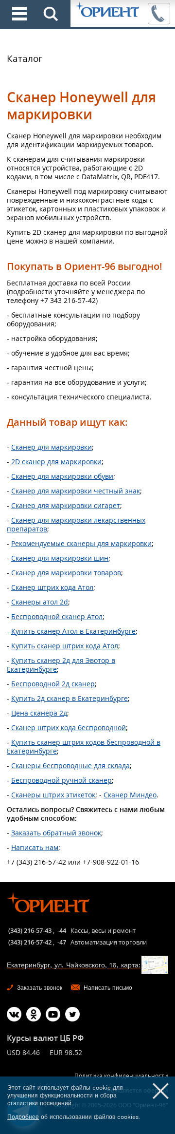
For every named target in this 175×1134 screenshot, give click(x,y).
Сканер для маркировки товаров (66, 572)
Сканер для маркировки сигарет (65, 505)
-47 (61, 942)
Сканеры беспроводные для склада (70, 765)
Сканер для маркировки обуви (62, 476)
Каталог (24, 58)
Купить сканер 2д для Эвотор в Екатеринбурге (61, 665)
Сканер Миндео (130, 794)
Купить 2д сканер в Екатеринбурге (69, 698)
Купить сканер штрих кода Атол (64, 645)
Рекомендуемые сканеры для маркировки (81, 543)
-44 (61, 930)
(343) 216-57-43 (30, 930)
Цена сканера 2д (39, 713)
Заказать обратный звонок (56, 832)
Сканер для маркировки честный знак (75, 490)
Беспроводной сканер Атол (57, 616)
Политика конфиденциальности (121, 1076)
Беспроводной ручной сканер (61, 780)
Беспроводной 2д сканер (53, 683)
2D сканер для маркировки (56, 461)
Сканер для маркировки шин (59, 558)
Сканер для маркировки (51, 447)
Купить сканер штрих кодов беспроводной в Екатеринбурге (83, 746)
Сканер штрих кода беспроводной (68, 727)
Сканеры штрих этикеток (53, 794)
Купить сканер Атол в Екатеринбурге (73, 631)
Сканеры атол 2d (39, 601)
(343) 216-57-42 (30, 942)
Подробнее (23, 1117)
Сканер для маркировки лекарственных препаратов (76, 524)
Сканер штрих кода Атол (52, 587)
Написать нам (34, 847)
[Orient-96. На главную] (108, 10)
